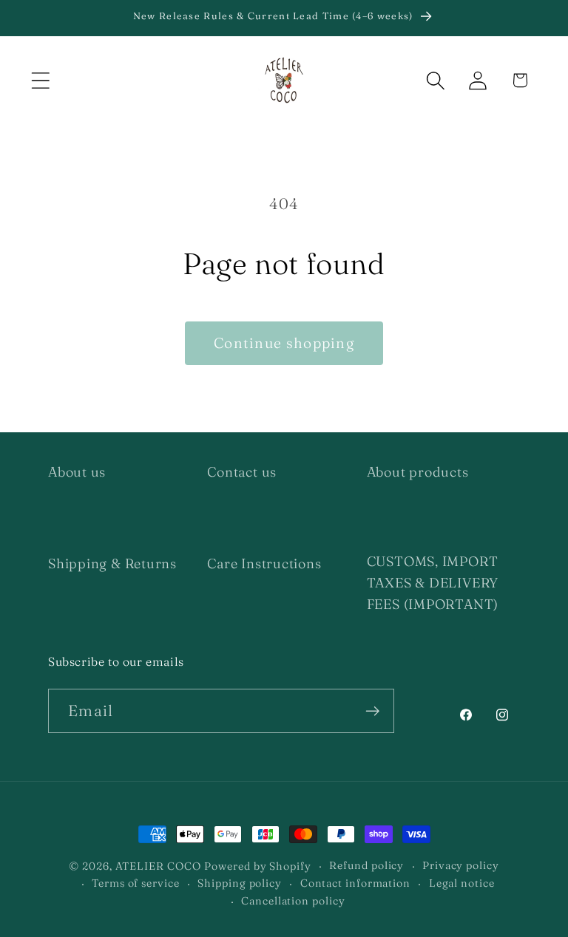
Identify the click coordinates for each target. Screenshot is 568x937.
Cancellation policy (293, 900)
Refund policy (366, 865)
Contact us (242, 471)
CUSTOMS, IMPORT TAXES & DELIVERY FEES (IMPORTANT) (432, 583)
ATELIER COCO (158, 866)
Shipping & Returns (112, 563)
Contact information (355, 883)
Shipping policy (239, 883)
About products (418, 471)
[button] (40, 80)
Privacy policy (460, 865)
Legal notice (462, 883)
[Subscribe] (372, 711)
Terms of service (136, 883)
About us (77, 471)
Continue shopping (284, 343)
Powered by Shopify (257, 866)
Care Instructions (264, 563)
